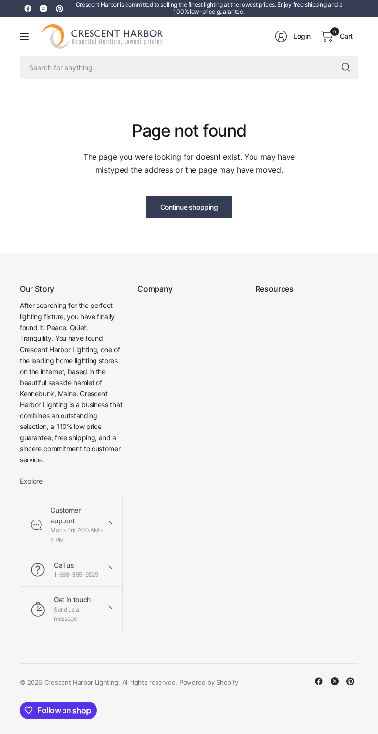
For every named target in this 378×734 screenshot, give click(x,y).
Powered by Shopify (208, 682)
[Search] (346, 67)
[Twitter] (43, 8)
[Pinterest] (59, 8)
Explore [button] (31, 481)
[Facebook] (27, 8)
